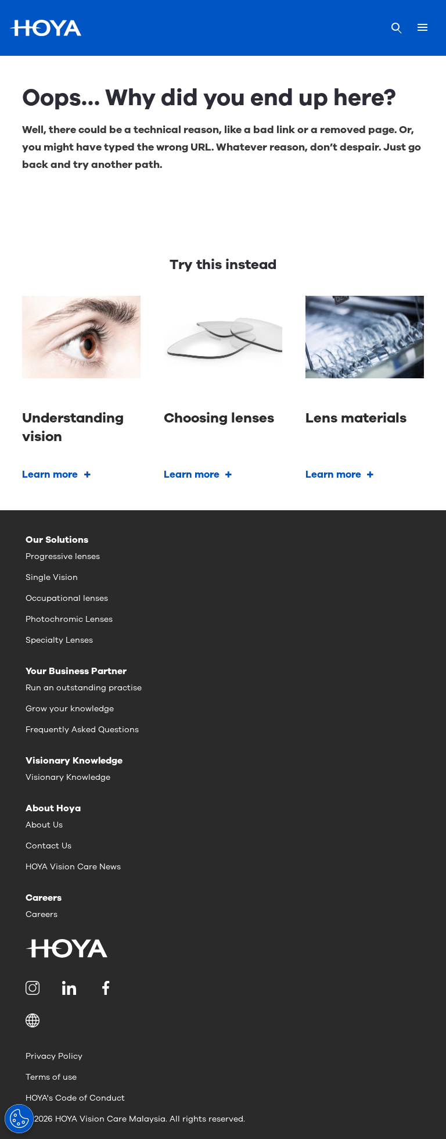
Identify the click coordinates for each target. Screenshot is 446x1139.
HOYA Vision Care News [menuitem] (73, 866)
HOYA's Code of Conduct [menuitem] (75, 1098)
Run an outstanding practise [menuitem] (84, 687)
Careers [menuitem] (41, 914)
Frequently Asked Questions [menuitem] (82, 729)
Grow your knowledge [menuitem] (70, 708)
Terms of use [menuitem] (51, 1077)
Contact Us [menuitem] (48, 845)
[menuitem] (35, 988)
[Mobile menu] (422, 28)
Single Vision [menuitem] (52, 577)
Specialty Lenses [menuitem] (59, 640)
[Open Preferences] (19, 1118)
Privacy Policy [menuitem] (54, 1056)
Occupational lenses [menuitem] (67, 598)
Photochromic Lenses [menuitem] (69, 619)
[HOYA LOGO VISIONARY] (45, 28)
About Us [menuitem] (44, 824)
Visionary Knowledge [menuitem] (68, 777)
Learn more (50, 474)
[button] (223, 1020)
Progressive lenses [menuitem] (63, 556)
